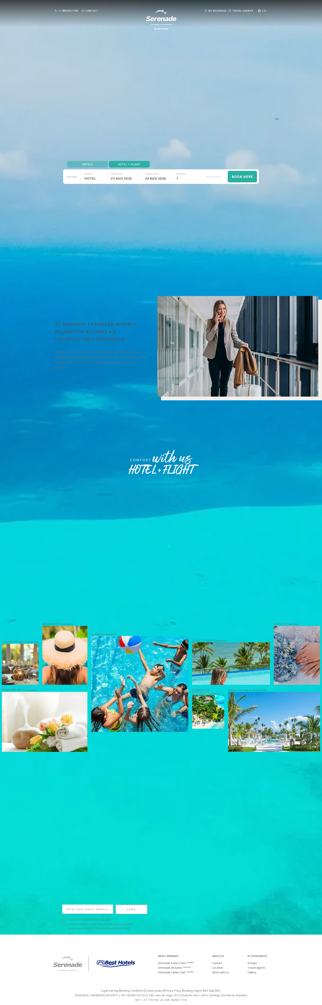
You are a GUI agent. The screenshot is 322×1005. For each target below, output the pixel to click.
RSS (218, 990)
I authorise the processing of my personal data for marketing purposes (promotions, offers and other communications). (100, 926)
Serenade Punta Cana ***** (176, 963)
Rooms (181, 173)
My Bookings (217, 10)
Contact (92, 10)
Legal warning (110, 990)
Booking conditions (132, 990)
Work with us (220, 972)
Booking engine (192, 990)
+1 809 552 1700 (68, 10)
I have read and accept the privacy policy (89, 919)
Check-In (116, 173)
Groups (252, 963)
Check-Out (152, 173)
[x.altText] (67, 970)
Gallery (251, 972)
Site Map (208, 990)
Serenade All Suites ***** (174, 967)
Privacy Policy (172, 990)
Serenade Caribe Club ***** (176, 972)
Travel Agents (242, 10)
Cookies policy (154, 990)
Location (217, 967)
